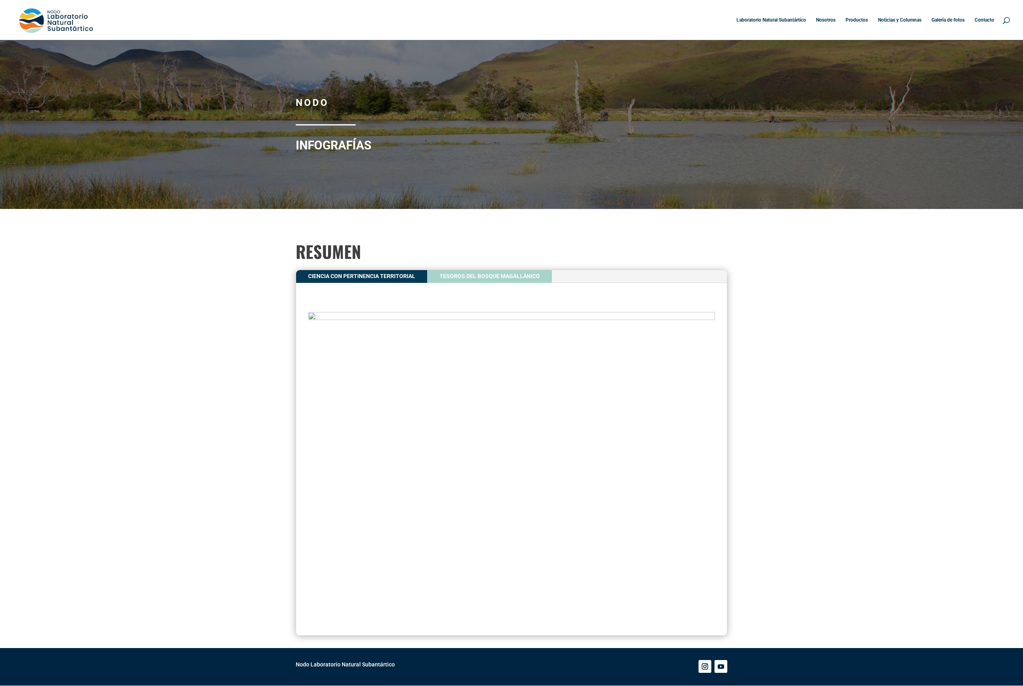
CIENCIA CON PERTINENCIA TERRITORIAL (361, 276)
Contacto (984, 20)
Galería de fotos (948, 20)
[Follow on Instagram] (705, 666)
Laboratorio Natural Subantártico (771, 20)
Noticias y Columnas (899, 20)
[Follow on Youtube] (721, 666)
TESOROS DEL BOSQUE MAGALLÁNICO (490, 276)
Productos (857, 20)
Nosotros (826, 20)
